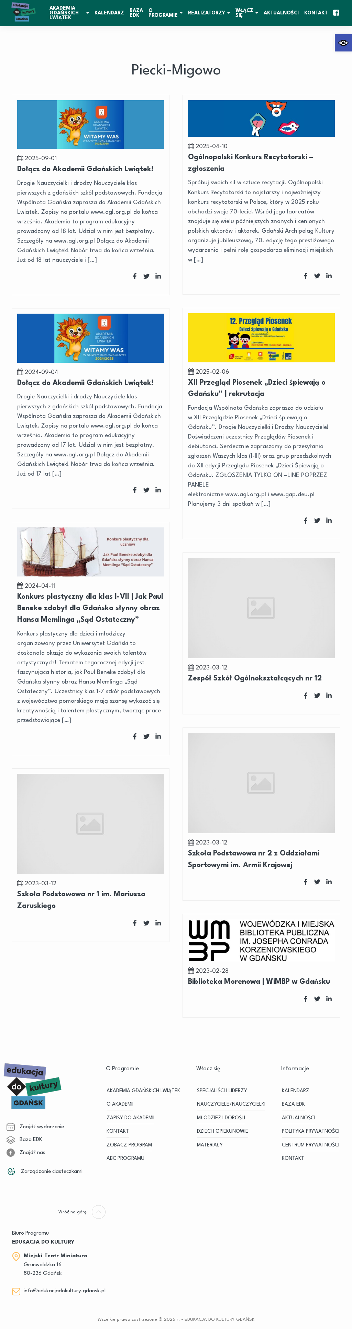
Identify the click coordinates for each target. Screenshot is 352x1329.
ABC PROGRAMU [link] (125, 1158)
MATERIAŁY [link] (210, 1145)
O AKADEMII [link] (120, 1104)
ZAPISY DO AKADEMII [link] (130, 1118)
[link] (343, 42)
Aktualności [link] (281, 13)
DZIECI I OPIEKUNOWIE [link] (222, 1131)
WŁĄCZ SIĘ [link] (244, 13)
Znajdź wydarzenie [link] (41, 1127)
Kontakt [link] (316, 13)
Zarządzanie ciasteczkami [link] (51, 1171)
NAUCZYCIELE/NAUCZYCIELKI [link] (231, 1104)
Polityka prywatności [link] (310, 1131)
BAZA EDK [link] (136, 13)
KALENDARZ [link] (109, 13)
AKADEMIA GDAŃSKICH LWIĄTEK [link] (64, 13)
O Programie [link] (163, 13)
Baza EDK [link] (30, 1139)
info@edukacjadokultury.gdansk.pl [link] (65, 1291)
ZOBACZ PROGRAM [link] (129, 1145)
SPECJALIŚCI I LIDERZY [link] (222, 1091)
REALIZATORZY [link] (206, 13)
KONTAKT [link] (118, 1131)
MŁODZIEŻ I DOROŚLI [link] (221, 1118)
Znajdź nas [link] (31, 1152)
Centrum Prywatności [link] (310, 1145)
